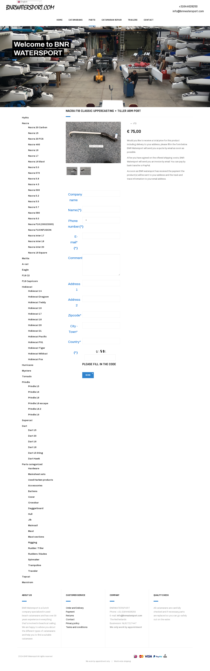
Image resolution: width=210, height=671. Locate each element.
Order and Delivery (75, 608)
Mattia (25, 258)
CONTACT (149, 19)
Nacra (25, 123)
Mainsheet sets (37, 474)
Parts (92, 19)
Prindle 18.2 (34, 409)
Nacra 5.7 (33, 207)
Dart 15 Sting (35, 453)
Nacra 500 (34, 190)
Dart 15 (32, 430)
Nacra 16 (33, 150)
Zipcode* (74, 315)
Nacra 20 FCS (36, 139)
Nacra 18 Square (37, 252)
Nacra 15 (33, 133)
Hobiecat (27, 287)
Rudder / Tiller (36, 548)
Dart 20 (32, 436)
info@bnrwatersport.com (188, 11)
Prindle (26, 382)
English (23, 2)
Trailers (133, 19)
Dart (24, 426)
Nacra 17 (33, 156)
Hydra (25, 117)
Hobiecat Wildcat (38, 353)
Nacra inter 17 (36, 235)
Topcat (26, 576)
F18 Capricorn (30, 281)
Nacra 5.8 (33, 178)
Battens (32, 491)
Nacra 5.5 (33, 201)
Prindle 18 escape (38, 403)
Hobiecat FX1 (35, 342)
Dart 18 (32, 447)
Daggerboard (35, 508)
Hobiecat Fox (35, 359)
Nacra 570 (34, 173)
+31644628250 (188, 6)
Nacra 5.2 (33, 196)
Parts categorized (32, 464)
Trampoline (34, 565)
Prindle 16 (33, 392)
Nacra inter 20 (36, 247)
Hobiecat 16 (35, 308)
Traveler (33, 571)
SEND (88, 375)
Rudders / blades (37, 554)
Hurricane (27, 365)
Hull (30, 514)
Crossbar (33, 502)
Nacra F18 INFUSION (39, 230)
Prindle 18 (33, 397)
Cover (31, 497)
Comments (74, 258)
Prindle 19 (33, 414)
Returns (70, 616)
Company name (74, 197)
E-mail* (74, 242)
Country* (74, 342)
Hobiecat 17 (35, 314)
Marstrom (27, 582)
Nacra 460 (34, 144)
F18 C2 (26, 275)
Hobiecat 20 (35, 325)
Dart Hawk (34, 458)
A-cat (25, 264)
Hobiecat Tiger (36, 348)
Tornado (27, 376)
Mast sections (36, 537)
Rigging (32, 542)
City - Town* (73, 328)
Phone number (74, 223)
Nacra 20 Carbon (37, 127)
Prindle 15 (33, 386)
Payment (70, 612)
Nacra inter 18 (36, 241)
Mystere (26, 371)
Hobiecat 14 (35, 291)
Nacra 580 (34, 213)
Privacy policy (72, 623)
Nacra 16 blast (36, 161)
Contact (70, 619)
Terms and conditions (76, 627)
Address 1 (74, 286)
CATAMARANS (76, 19)
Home (59, 19)
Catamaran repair (112, 19)
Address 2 (74, 302)
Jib (30, 519)
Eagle (25, 270)
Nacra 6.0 (33, 218)
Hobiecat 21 (35, 331)
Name (74, 210)
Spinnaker (33, 559)
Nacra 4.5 (33, 184)
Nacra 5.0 (33, 167)
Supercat (27, 420)
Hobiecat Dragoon (38, 296)
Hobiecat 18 (35, 319)
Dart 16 (32, 441)
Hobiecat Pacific (37, 336)
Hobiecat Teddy (37, 302)
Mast (31, 531)
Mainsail (33, 525)
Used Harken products (40, 480)
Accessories (35, 485)
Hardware (33, 468)
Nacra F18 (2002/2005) (41, 224)
